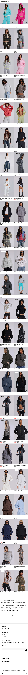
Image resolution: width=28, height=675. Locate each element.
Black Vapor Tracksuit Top (18, 541)
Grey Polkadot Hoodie (3, 99)
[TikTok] (8, 629)
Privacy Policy (17, 668)
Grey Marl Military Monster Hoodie (5, 320)
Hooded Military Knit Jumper (18, 392)
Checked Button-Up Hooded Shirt (19, 247)
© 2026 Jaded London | (6, 668)
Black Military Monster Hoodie (19, 320)
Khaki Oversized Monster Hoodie (5, 368)
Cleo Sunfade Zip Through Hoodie (19, 123)
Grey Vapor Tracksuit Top (4, 465)
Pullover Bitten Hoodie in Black (5, 344)
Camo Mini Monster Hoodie (18, 591)
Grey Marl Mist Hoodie (3, 566)
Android (4, 636)
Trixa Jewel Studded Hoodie (18, 368)
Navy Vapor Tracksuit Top (4, 541)
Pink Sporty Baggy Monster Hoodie (19, 75)
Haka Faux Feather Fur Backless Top (6, 591)
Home (2, 619)
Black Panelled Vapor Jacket (18, 344)
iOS (4, 634)
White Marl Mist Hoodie (4, 174)
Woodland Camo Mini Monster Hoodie (20, 566)
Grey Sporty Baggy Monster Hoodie (20, 465)
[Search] (20, 1)
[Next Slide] (13, 13)
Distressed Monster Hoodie (4, 123)
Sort (2, 673)
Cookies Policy (23, 668)
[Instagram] (2, 629)
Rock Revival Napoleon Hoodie (19, 174)
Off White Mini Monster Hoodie (5, 490)
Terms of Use (12, 668)
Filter (26, 673)
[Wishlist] (22, 1)
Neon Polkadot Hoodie (4, 75)
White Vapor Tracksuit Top (18, 490)
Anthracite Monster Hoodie (18, 441)
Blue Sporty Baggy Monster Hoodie (5, 392)
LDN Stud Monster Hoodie (4, 271)
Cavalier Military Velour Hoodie (19, 99)
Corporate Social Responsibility (16, 670)
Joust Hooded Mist (3, 441)
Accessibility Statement (6, 670)
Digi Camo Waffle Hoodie (4, 247)
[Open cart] (24, 1)
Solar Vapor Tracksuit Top (18, 222)
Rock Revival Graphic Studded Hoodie (6, 198)
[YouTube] (5, 629)
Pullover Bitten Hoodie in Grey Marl (19, 271)
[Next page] (15, 615)
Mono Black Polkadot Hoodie (19, 198)
